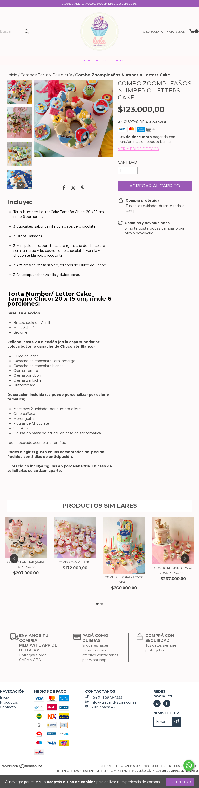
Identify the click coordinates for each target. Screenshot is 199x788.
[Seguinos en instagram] (157, 703)
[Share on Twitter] (73, 187)
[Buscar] (27, 31)
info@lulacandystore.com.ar (114, 702)
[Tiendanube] (22, 767)
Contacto (121, 60)
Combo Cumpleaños (75, 562)
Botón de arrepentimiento (177, 771)
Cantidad (127, 162)
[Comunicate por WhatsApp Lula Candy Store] (188, 765)
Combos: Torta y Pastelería (46, 75)
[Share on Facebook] (64, 187)
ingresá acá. (141, 771)
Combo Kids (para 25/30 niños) (124, 579)
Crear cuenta (153, 31)
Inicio (73, 60)
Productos (95, 60)
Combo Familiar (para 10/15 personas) (25, 564)
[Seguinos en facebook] (166, 703)
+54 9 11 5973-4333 (106, 697)
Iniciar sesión (175, 31)
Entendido (180, 782)
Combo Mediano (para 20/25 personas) (173, 570)
